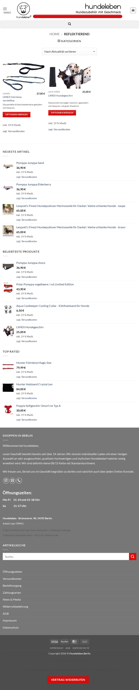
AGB (6, 613)
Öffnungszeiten (12, 571)
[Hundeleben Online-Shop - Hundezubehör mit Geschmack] (69, 10)
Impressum (10, 620)
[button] (8, 10)
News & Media (12, 599)
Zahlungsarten (12, 592)
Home (55, 34)
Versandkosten (16, 131)
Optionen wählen (16, 114)
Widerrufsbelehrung (15, 606)
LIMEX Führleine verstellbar (12, 98)
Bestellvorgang (12, 585)
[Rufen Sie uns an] (19, 481)
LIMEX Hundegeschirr (60, 95)
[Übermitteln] (132, 556)
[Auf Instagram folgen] (6, 481)
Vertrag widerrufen (68, 679)
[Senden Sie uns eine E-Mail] (13, 481)
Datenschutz (11, 627)
